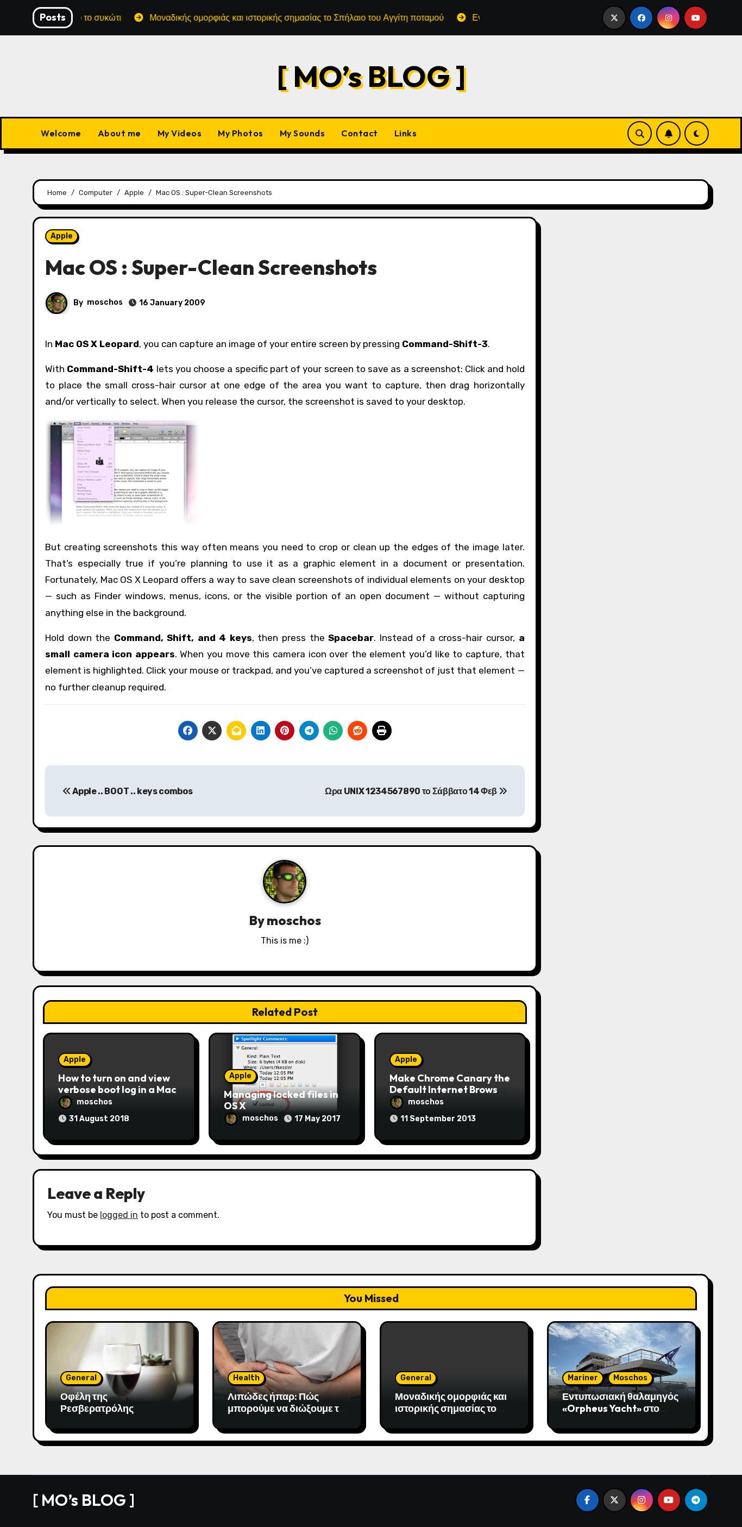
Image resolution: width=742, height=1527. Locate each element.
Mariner (583, 1378)
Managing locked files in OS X (281, 1100)
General (81, 1378)
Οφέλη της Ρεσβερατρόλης (97, 1402)
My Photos (240, 133)
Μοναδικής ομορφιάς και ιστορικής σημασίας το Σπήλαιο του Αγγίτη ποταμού (451, 1414)
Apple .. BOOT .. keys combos (131, 791)
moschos (105, 302)
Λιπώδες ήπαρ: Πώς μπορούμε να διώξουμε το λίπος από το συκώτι (286, 1408)
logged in (119, 1215)
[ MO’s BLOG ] (371, 76)
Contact (359, 133)
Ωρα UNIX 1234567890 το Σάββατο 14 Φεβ (412, 791)
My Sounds (302, 133)
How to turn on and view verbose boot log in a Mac (117, 1084)
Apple (62, 236)
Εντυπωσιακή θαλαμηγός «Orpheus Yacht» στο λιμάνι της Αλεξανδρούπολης (620, 1414)
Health (246, 1378)
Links (405, 133)
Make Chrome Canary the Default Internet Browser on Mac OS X (449, 1090)
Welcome (61, 133)
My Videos (180, 133)
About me (119, 133)
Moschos (630, 1378)
